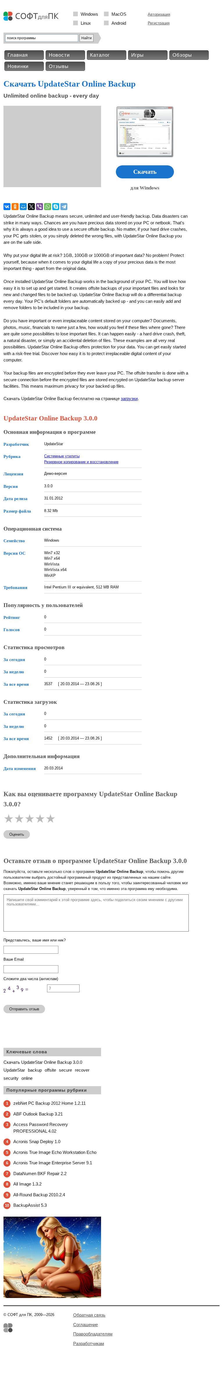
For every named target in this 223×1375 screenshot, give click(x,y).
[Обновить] (25, 998)
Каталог (100, 55)
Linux (86, 23)
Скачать (145, 171)
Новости (59, 55)
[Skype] (55, 206)
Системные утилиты (62, 456)
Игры (137, 55)
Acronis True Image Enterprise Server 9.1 (52, 1162)
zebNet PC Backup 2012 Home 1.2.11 (49, 1103)
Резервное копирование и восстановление (81, 462)
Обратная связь (89, 1315)
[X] (31, 206)
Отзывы (59, 66)
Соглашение (85, 1324)
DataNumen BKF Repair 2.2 (39, 1173)
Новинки (18, 66)
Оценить (16, 834)
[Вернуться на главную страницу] (32, 19)
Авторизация (159, 14)
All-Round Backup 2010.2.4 (39, 1194)
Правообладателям (92, 1333)
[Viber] (39, 206)
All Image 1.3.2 (27, 1183)
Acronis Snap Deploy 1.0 (36, 1141)
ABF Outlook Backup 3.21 (38, 1113)
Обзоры (182, 55)
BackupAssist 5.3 (30, 1205)
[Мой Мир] (23, 206)
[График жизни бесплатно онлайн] (52, 1297)
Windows (89, 14)
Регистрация (159, 23)
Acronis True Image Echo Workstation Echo (54, 1152)
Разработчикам (88, 1343)
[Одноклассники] (15, 206)
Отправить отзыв (24, 1009)
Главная (18, 55)
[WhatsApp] (47, 206)
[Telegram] (63, 206)
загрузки (129, 398)
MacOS (119, 14)
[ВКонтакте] (6, 206)
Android (119, 23)
